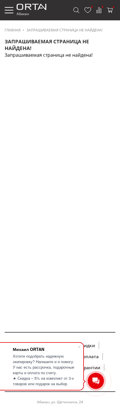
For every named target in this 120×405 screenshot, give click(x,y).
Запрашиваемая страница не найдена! (65, 30)
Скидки (86, 345)
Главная (13, 30)
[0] (87, 10)
